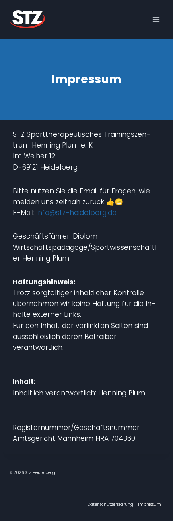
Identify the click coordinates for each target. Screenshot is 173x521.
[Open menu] (155, 19)
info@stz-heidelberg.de (77, 212)
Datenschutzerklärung (110, 504)
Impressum (149, 504)
